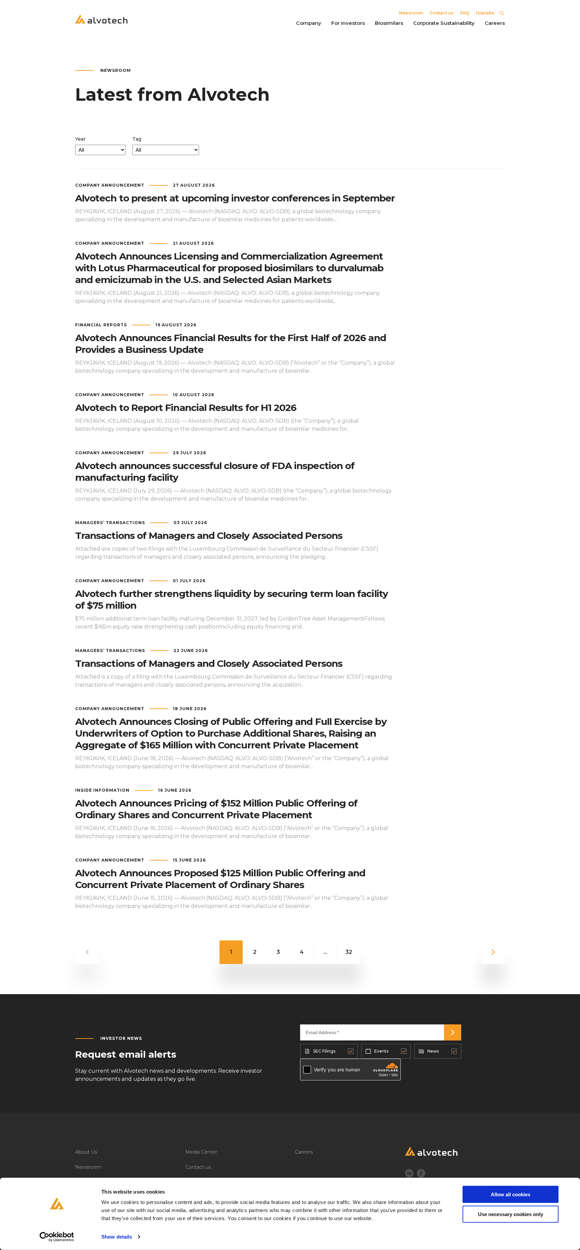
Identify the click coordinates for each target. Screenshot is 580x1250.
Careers (304, 1152)
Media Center (201, 1152)
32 (348, 952)
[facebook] (421, 1174)
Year (80, 139)
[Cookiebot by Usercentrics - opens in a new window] (57, 1237)
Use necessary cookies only (510, 1214)
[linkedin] (409, 1174)
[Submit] (452, 1032)
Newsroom (411, 12)
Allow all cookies (510, 1194)
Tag (136, 139)
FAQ (464, 12)
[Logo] (455, 1153)
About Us (86, 1152)
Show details (116, 1237)
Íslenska (485, 12)
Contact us (441, 12)
